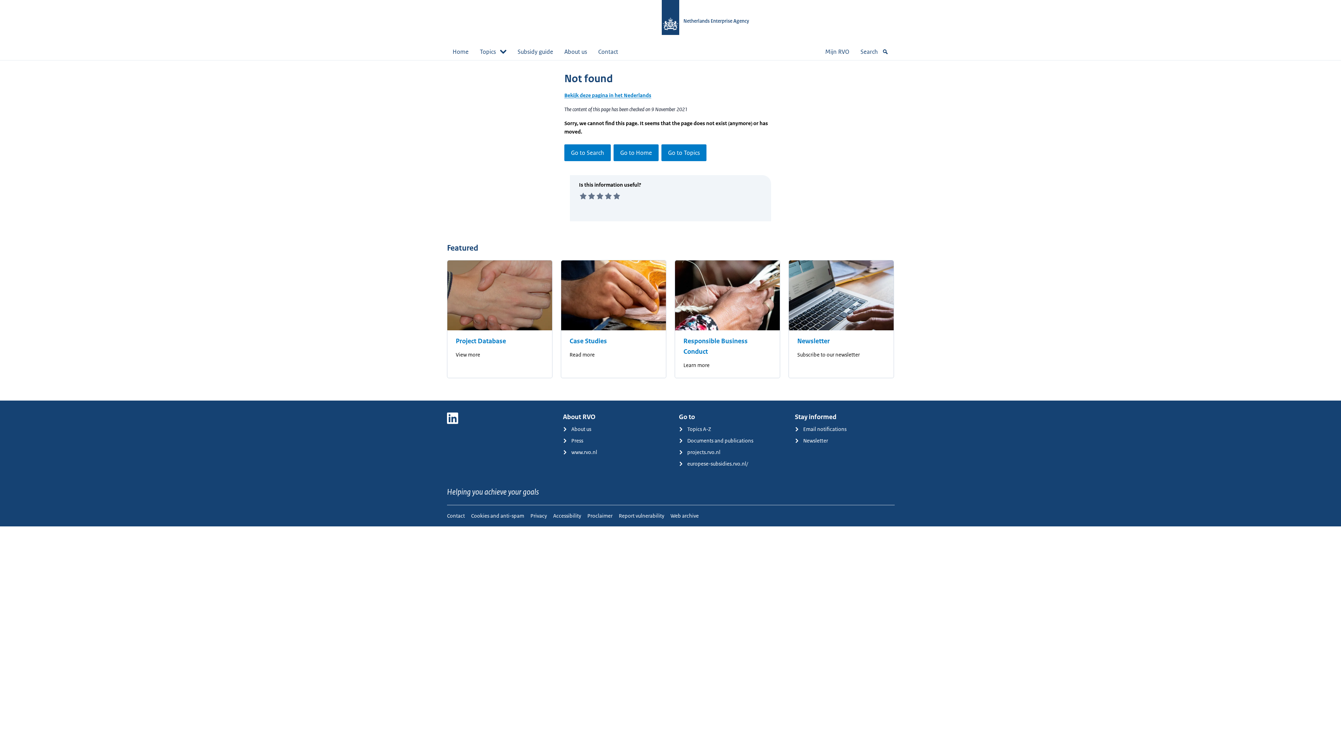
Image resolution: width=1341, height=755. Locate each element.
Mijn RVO (837, 52)
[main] (670, 230)
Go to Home (636, 153)
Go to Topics (684, 153)
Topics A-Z (699, 429)
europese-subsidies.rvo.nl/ (717, 463)
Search (869, 52)
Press (577, 440)
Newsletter (813, 341)
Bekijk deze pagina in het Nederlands (607, 95)
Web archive (684, 515)
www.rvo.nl (584, 452)
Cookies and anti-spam (497, 515)
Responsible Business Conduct (715, 346)
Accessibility (567, 515)
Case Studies (588, 341)
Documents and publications (720, 440)
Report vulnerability (641, 515)
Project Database (481, 341)
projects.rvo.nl (703, 452)
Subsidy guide (535, 52)
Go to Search (587, 153)
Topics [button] (488, 52)
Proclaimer (600, 515)
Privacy (538, 515)
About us (575, 52)
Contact (608, 52)
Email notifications (825, 429)
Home (461, 52)
